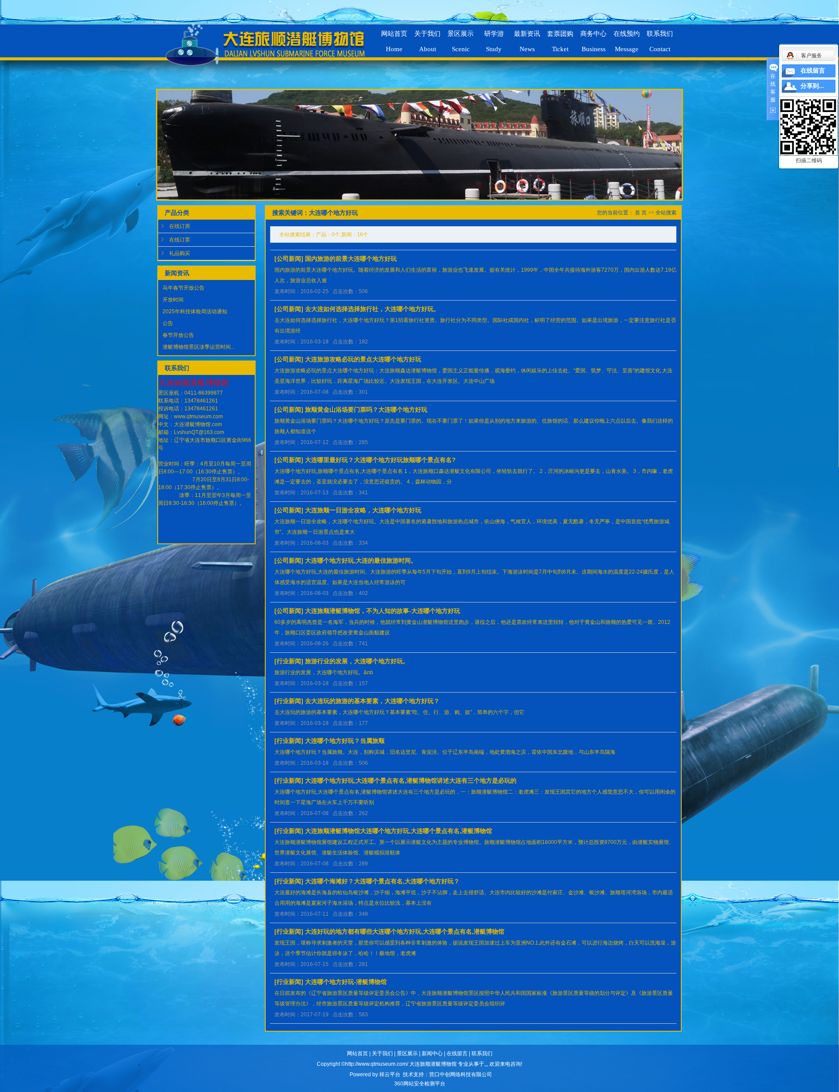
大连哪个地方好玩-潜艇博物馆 (346, 981)
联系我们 (482, 1053)
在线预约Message (627, 37)
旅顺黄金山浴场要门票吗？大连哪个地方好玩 (366, 409)
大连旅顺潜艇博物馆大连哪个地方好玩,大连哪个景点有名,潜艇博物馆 (398, 830)
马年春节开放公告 (184, 288)
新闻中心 (432, 1053)
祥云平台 (389, 1074)
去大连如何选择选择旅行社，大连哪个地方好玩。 (372, 308)
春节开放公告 (178, 335)
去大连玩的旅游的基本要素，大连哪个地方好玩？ (372, 700)
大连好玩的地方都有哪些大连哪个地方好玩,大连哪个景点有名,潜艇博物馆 (404, 931)
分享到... (812, 86)
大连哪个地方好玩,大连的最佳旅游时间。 (361, 560)
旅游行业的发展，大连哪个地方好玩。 (357, 661)
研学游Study (494, 37)
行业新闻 (289, 661)
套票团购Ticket (560, 37)
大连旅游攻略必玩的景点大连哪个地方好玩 (363, 359)
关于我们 (382, 1053)
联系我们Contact (660, 37)
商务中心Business (593, 37)
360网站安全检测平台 (419, 1084)
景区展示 (407, 1053)
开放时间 (173, 300)
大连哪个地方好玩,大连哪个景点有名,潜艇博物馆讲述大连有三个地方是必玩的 (411, 780)
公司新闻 (289, 258)
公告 (168, 323)
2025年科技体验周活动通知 (195, 311)
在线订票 (179, 240)
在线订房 (179, 226)
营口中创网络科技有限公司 (460, 1074)
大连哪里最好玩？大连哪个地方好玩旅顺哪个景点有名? (380, 459)
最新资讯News (527, 37)
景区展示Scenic (460, 37)
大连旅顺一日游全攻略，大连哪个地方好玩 (363, 510)
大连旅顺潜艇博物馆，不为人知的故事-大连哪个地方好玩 (382, 610)
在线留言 (457, 1053)
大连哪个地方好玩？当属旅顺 (345, 740)
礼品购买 (179, 253)
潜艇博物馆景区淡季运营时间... (199, 347)
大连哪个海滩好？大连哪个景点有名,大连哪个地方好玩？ (382, 881)
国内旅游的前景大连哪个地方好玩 (351, 258)
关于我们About (427, 37)
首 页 (641, 213)
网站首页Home (394, 37)
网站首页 (357, 1053)
